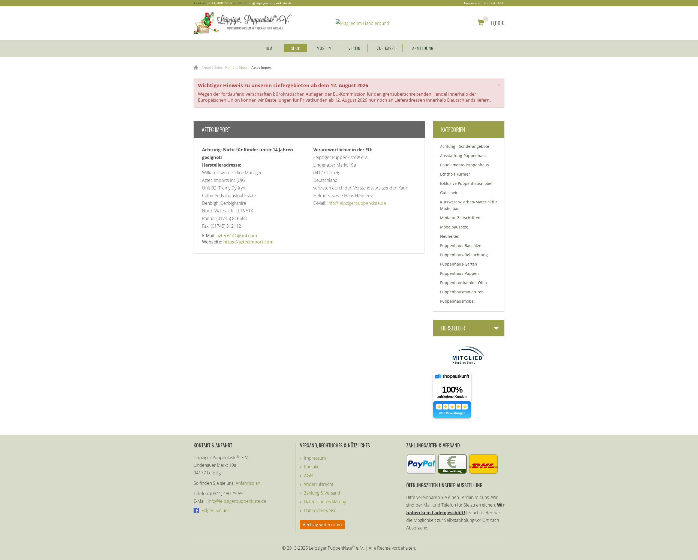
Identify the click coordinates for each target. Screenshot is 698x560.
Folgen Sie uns (214, 510)
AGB (501, 3)
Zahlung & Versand (322, 493)
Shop (295, 48)
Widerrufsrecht (318, 484)
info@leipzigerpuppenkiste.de (269, 3)
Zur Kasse (386, 48)
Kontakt (489, 3)
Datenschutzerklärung (325, 502)
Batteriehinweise (320, 510)
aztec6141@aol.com (236, 236)
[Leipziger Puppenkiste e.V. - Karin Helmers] (243, 23)
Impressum (472, 3)
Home (269, 48)
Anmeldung (423, 48)
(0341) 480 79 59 (219, 3)
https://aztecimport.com (248, 242)
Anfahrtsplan (248, 483)
